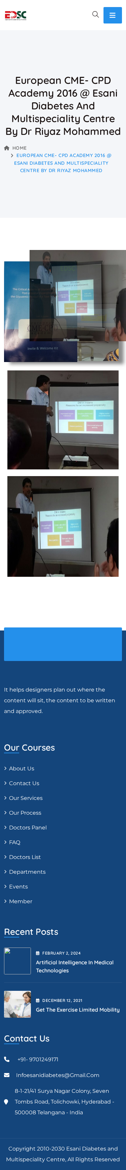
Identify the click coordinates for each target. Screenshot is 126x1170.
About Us (21, 768)
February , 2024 (61, 953)
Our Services (26, 798)
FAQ (14, 842)
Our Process (25, 813)
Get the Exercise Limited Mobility (78, 1009)
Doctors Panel (28, 827)
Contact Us (24, 783)
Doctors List (25, 857)
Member (20, 901)
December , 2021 (62, 1000)
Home (19, 148)
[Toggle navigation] (112, 15)
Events (18, 886)
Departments (27, 872)
